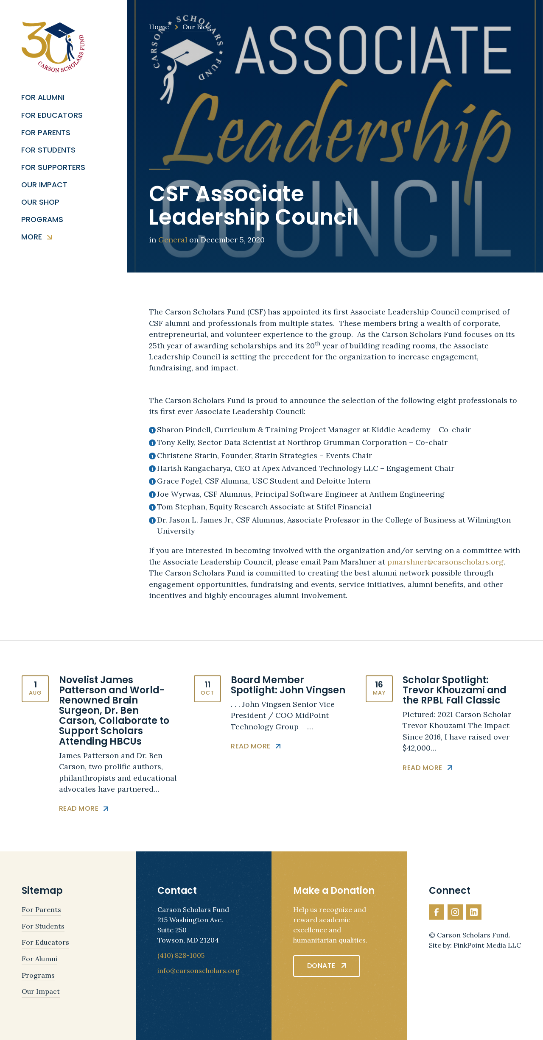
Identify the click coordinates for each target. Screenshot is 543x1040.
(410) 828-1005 (180, 955)
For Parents (45, 133)
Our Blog (196, 26)
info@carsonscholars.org (198, 970)
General (172, 240)
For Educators (52, 115)
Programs (42, 220)
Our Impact (44, 185)
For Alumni (42, 98)
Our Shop (40, 202)
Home (159, 26)
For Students (48, 150)
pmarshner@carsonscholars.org (445, 562)
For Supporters (53, 167)
